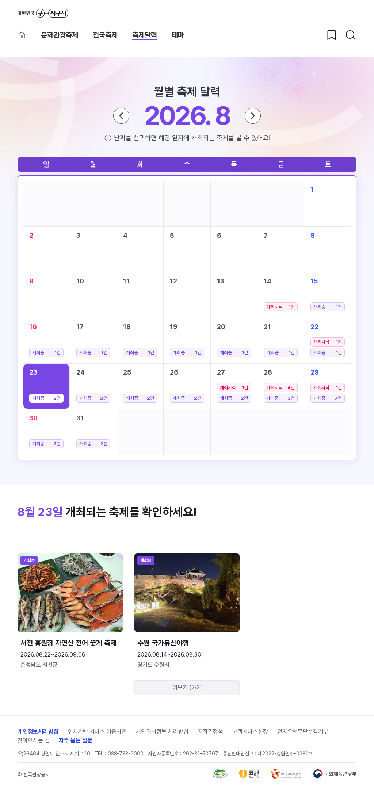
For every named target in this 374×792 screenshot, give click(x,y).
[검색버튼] (350, 35)
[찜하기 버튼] (331, 35)
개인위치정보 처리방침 (162, 731)
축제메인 (22, 35)
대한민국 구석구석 (43, 13)
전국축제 (105, 35)
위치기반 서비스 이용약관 (97, 731)
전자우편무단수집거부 (302, 731)
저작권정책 (210, 731)
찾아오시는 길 (34, 740)
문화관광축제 (59, 35)
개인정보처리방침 (38, 731)
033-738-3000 (126, 754)
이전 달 (121, 116)
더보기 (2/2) (187, 687)
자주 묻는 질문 (75, 740)
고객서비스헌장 (250, 731)
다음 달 (253, 116)
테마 (178, 35)
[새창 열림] (220, 776)
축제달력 (144, 35)
